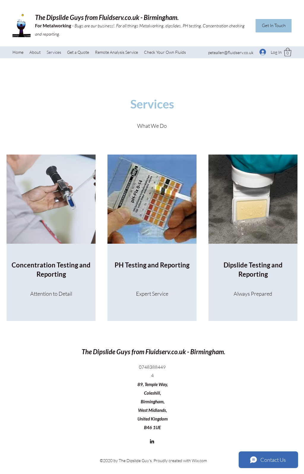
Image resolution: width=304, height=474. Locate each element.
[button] (287, 52)
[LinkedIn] (152, 441)
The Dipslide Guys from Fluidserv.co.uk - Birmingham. (107, 17)
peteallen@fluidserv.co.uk (231, 52)
